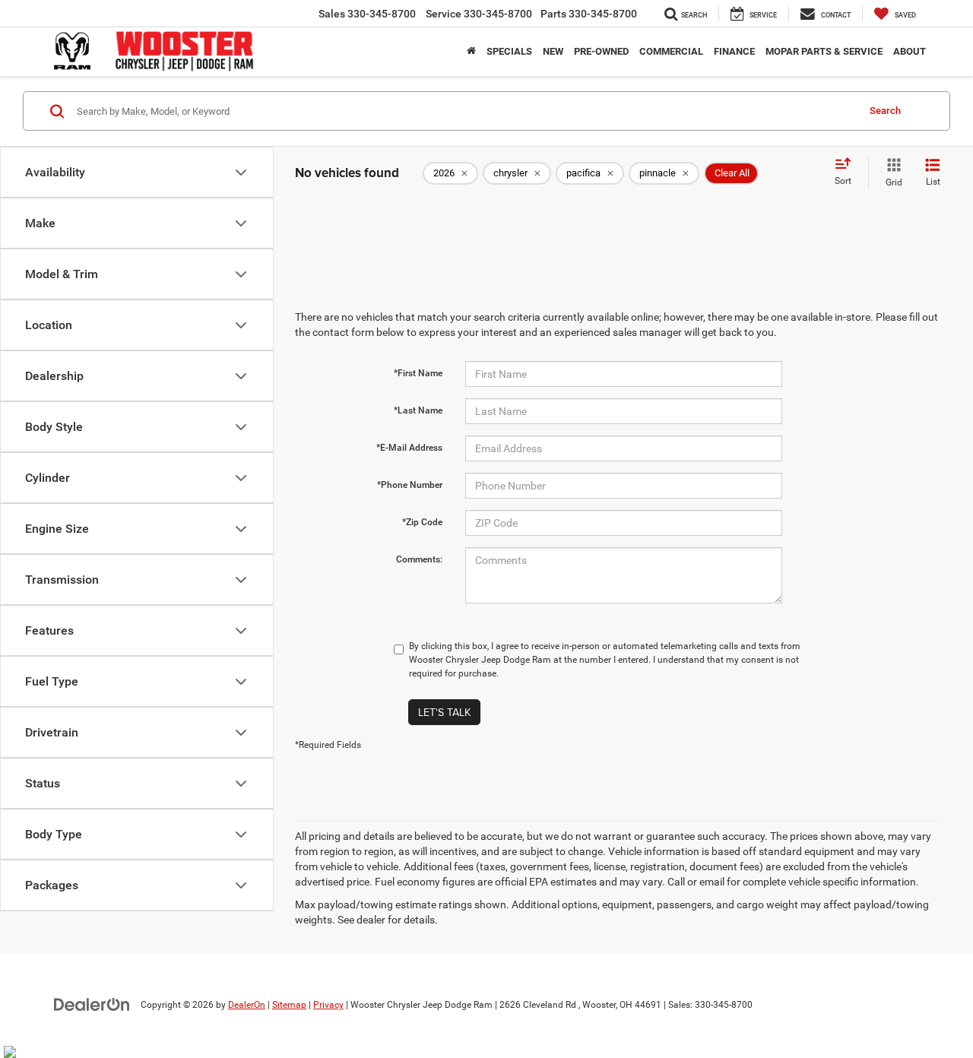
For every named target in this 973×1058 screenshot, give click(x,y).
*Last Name (418, 410)
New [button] (553, 51)
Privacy (328, 1004)
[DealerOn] (92, 1004)
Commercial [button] (671, 51)
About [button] (909, 51)
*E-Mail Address (409, 447)
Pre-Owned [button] (601, 51)
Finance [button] (734, 51)
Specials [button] (509, 51)
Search (885, 110)
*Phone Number (409, 485)
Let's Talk (444, 712)
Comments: (419, 559)
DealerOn (246, 1004)
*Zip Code (422, 522)
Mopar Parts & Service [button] (824, 51)
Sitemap (289, 1004)
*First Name (418, 373)
